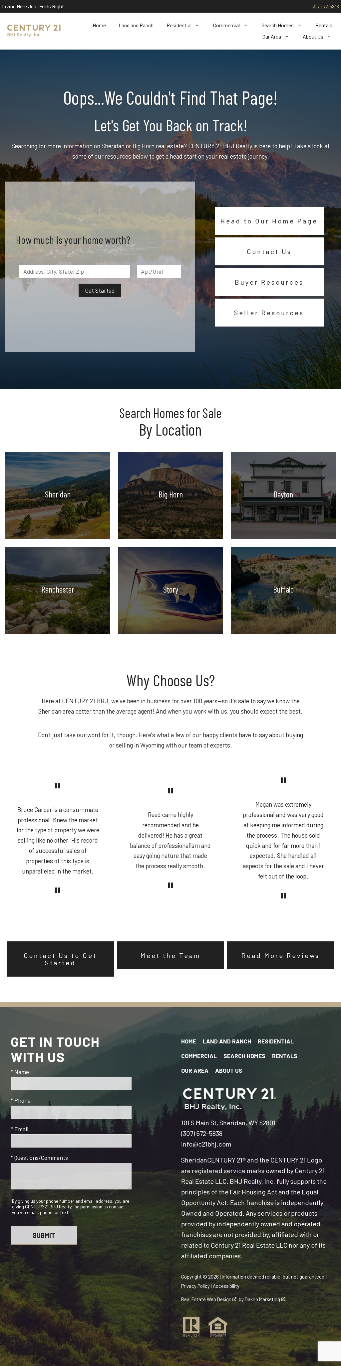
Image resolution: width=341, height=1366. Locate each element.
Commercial (199, 1055)
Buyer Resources (269, 282)
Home (99, 25)
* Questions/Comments (39, 1157)
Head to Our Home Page (269, 221)
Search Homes (244, 1055)
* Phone (21, 1100)
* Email (19, 1129)
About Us (228, 1070)
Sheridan (194, 1160)
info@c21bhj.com (206, 1144)
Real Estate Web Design (206, 1299)
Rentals (323, 25)
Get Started (100, 290)
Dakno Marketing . (265, 1299)
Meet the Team (171, 955)
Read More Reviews (280, 955)
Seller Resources (269, 313)
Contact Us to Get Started (60, 959)
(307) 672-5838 (201, 1133)
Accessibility (226, 1286)
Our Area (194, 1070)
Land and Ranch (136, 25)
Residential (276, 1041)
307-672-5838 (326, 6)
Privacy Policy (195, 1286)
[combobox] (75, 271)
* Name (20, 1071)
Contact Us (269, 251)
